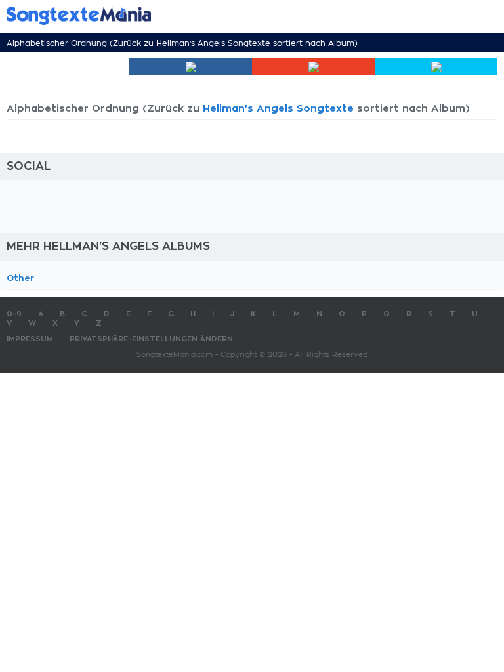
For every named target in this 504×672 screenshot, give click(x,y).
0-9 (14, 314)
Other (20, 278)
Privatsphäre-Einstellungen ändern (151, 339)
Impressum (30, 339)
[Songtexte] (232, 15)
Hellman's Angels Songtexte (213, 43)
